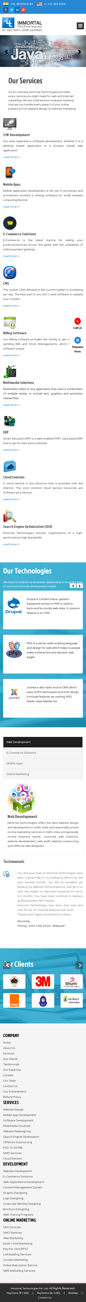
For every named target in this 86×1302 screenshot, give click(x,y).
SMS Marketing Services (19, 1270)
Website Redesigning (17, 1131)
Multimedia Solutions (16, 1126)
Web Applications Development (23, 1182)
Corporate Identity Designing (22, 1204)
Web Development (18, 742)
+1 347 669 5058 (55, 4)
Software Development (18, 1120)
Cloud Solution (12, 1158)
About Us (9, 1048)
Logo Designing (13, 1198)
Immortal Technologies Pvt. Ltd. (29, 1288)
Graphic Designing (15, 1193)
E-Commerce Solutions (21, 752)
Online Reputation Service (20, 1265)
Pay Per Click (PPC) (15, 1249)
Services (8, 1053)
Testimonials (11, 1064)
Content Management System (22, 1187)
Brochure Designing (16, 1209)
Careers (8, 1075)
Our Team (9, 1080)
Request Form (77, 349)
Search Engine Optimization (21, 1137)
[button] (6, 51)
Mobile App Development (19, 1115)
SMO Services (12, 1153)
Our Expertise (12, 1070)
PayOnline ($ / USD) (48, 1293)
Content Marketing (15, 1260)
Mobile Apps (14, 763)
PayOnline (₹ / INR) (18, 1293)
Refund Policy (12, 1097)
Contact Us (10, 1086)
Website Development (17, 1171)
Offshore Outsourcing (17, 1142)
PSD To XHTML (13, 1147)
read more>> (11, 157)
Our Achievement (14, 1091)
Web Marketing (13, 1238)
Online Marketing (17, 774)
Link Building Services (17, 1254)
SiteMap (73, 1293)
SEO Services (12, 1227)
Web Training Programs (18, 1214)
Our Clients (10, 1059)
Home (7, 1042)
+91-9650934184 (22, 4)
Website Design (13, 1109)
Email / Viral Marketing (17, 1243)
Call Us (77, 328)
